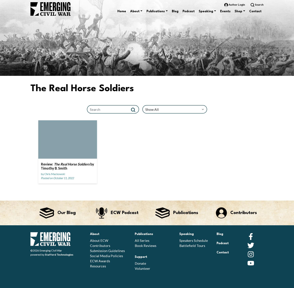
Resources (98, 266)
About (135, 11)
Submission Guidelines (107, 251)
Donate (140, 263)
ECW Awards (100, 261)
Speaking (206, 11)
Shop (238, 11)
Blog (175, 11)
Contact (255, 11)
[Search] (134, 109)
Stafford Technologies (59, 254)
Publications (155, 11)
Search (259, 4)
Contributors (100, 246)
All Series (142, 240)
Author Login (237, 4)
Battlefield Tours (192, 246)
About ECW (99, 240)
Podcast (189, 11)
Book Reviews (145, 246)
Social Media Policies (106, 256)
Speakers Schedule (193, 240)
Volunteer (142, 268)
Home (121, 11)
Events (225, 11)
